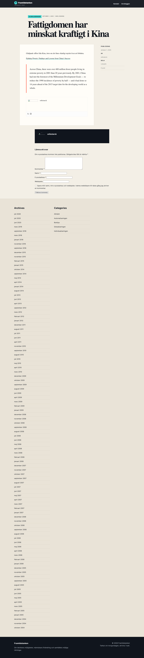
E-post (103, 68)
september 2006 (20, 530)
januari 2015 (18, 265)
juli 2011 (17, 333)
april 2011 (17, 342)
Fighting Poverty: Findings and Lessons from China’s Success (48, 58)
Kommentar (39, 169)
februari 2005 (19, 611)
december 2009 (20, 376)
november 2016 (20, 244)
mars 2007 (18, 504)
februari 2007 (19, 508)
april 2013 (18, 303)
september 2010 (20, 350)
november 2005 (20, 572)
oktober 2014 (19, 269)
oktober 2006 (19, 525)
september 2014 (20, 274)
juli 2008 (17, 436)
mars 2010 (18, 372)
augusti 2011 (18, 329)
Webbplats (39, 181)
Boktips (57, 222)
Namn (37, 173)
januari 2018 (18, 240)
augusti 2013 (19, 291)
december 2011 (19, 325)
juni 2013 (17, 299)
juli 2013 (17, 295)
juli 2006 (17, 538)
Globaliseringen (35, 16)
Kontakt (116, 4)
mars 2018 (18, 235)
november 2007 (20, 470)
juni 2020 (17, 222)
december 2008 (20, 414)
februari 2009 (19, 406)
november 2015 (20, 257)
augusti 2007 (19, 483)
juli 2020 (17, 218)
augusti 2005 (19, 585)
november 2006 (20, 521)
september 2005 (20, 581)
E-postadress (40, 177)
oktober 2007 (19, 474)
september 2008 (20, 427)
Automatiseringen (60, 218)
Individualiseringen (61, 231)
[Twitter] (28, 114)
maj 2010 (17, 363)
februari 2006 (19, 559)
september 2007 (20, 478)
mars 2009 (18, 402)
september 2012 (20, 308)
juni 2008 (17, 440)
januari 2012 (18, 321)
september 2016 (20, 248)
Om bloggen (125, 4)
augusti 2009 (19, 389)
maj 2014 (17, 278)
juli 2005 (17, 589)
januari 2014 (18, 286)
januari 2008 (19, 461)
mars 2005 (18, 606)
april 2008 (18, 449)
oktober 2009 (19, 380)
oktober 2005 (19, 576)
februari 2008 (19, 457)
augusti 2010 (19, 355)
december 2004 (20, 619)
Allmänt (57, 214)
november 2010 (20, 346)
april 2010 (18, 367)
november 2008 (20, 419)
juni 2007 (17, 491)
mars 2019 (18, 227)
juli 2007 (17, 487)
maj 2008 (17, 444)
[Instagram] (31, 114)
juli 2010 (17, 359)
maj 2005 (17, 598)
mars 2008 (18, 453)
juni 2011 (17, 338)
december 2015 (20, 252)
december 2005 (20, 568)
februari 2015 (19, 261)
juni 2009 (17, 393)
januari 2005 (19, 615)
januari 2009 (19, 410)
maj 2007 (17, 495)
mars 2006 (18, 555)
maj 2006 (17, 547)
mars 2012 (18, 312)
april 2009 (18, 397)
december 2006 (20, 517)
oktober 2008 (19, 423)
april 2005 (18, 602)
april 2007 (18, 500)
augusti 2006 (19, 534)
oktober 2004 (19, 628)
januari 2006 (19, 564)
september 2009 (20, 385)
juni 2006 (17, 542)
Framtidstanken (25, 3)
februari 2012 (19, 316)
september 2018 (20, 231)
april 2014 (18, 282)
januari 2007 (18, 513)
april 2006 (18, 551)
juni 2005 (17, 594)
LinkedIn (103, 64)
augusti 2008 (19, 431)
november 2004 (20, 623)
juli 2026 (17, 214)
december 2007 (20, 466)
